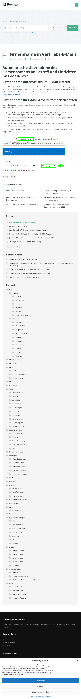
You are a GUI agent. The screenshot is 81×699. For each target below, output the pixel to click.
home (5, 21)
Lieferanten (16, 521)
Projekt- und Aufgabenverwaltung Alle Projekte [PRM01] (58, 191)
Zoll (13, 448)
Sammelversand (18, 419)
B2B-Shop (13, 385)
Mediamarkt (20, 300)
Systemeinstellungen (17, 518)
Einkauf (12, 583)
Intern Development (20, 474)
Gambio (18, 348)
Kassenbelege (17, 378)
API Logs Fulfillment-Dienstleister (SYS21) (21, 204)
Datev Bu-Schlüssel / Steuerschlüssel (24, 259)
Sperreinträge (17, 558)
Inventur (15, 437)
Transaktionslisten (19, 470)
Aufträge (15, 396)
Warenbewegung (18, 441)
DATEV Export (17, 496)
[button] (78, 661)
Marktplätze (17, 293)
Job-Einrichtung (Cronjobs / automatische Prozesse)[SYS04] (59, 198)
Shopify (18, 337)
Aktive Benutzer (18, 550)
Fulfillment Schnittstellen (18, 499)
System (27, 21)
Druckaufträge (17, 554)
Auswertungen (17, 392)
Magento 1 (20, 356)
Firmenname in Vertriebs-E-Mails (22, 222)
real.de (18, 311)
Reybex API (13, 514)
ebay (17, 304)
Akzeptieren (40, 680)
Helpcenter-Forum (16, 452)
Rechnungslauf (17, 423)
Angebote (16, 400)
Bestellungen (17, 586)
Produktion (13, 363)
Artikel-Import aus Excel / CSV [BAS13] (24, 277)
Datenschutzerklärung (37, 696)
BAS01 (13, 177)
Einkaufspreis (17, 572)
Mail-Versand (17, 540)
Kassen (15, 370)
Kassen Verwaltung (19, 374)
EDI (10, 381)
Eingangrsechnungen (20, 594)
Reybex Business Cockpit (15, 190)
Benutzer (15, 565)
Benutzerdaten (18, 463)
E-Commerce (14, 290)
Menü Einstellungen (19, 459)
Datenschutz (14, 503)
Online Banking (17, 488)
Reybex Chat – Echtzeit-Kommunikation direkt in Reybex (20, 198)
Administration (17, 536)
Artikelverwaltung (15, 569)
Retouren (16, 411)
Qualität (12, 477)
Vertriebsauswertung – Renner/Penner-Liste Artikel (29, 269)
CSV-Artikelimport (19, 528)
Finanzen (12, 485)
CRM (11, 507)
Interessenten (17, 525)
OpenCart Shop (21, 326)
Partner (12, 481)
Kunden (15, 544)
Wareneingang (17, 590)
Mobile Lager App (16, 360)
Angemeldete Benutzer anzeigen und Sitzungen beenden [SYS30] (58, 205)
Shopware (24, 33)
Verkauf (12, 389)
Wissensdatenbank (15, 21)
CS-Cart (18, 352)
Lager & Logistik (15, 430)
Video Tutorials (8, 646)
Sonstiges (13, 456)
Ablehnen (40, 686)
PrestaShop (20, 341)
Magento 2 (20, 322)
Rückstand (16, 415)
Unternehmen (17, 562)
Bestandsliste (17, 433)
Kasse (11, 367)
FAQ (4, 639)
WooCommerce (21, 333)
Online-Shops (17, 319)
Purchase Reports (19, 598)
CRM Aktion (16, 510)
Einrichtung (32, 33)
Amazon (16, 33)
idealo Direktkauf (22, 315)
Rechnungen (17, 407)
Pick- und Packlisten (19, 445)
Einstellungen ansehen (40, 692)
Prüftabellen (17, 532)
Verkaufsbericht (18, 426)
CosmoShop (20, 345)
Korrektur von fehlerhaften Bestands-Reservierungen (30, 273)
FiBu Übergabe (18, 492)
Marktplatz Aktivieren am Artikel (24, 580)
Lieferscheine (17, 404)
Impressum (48, 696)
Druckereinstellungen (20, 466)
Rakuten (19, 308)
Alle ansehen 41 (12, 247)
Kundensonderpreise (20, 576)
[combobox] (40, 28)
